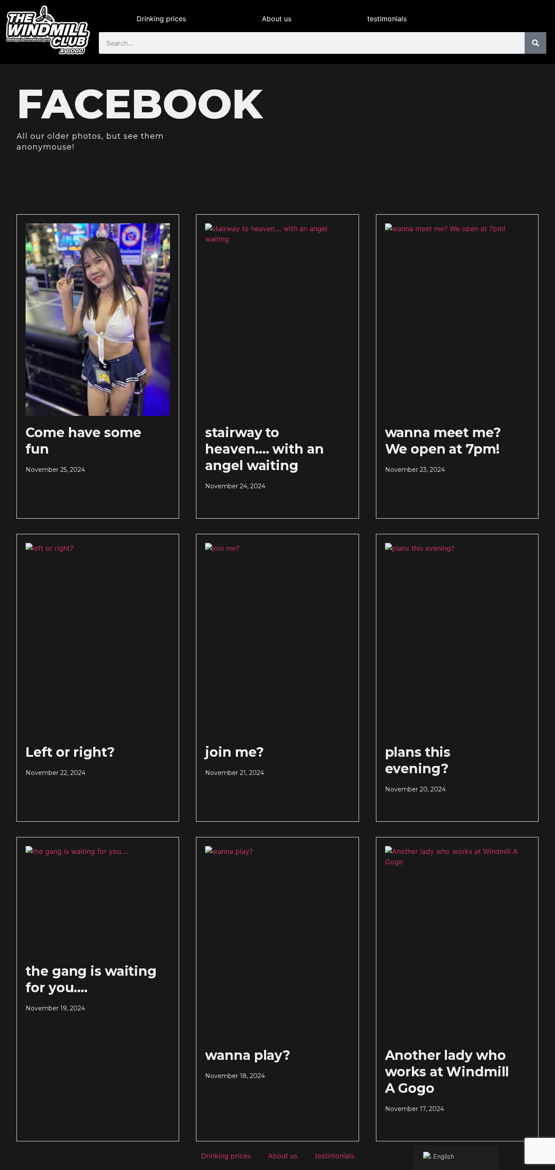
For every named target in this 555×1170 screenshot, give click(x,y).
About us (276, 18)
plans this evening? (418, 760)
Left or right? (70, 752)
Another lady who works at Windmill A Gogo (447, 1071)
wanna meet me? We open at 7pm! (443, 441)
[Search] (535, 43)
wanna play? (248, 1055)
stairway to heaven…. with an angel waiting (264, 449)
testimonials (387, 18)
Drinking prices (161, 18)
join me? (234, 752)
